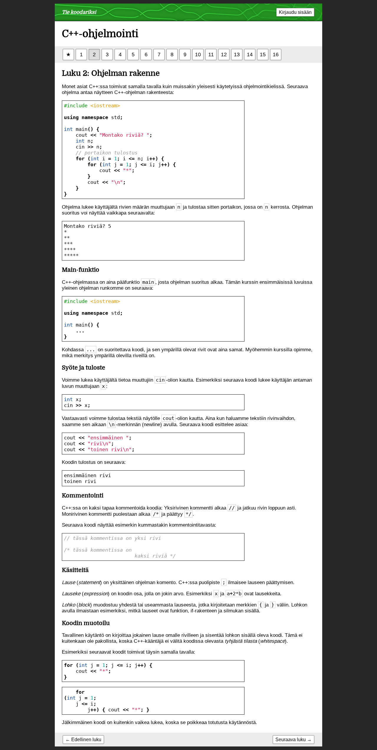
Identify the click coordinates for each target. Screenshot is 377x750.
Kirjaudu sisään (295, 12)
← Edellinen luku (83, 739)
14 (250, 54)
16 (276, 54)
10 (198, 54)
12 (224, 54)
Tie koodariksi (79, 12)
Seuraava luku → (293, 739)
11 (211, 54)
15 (263, 54)
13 (237, 54)
